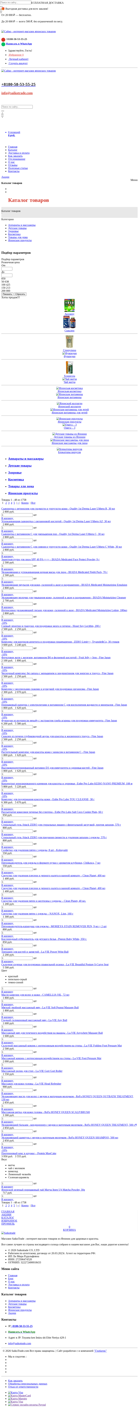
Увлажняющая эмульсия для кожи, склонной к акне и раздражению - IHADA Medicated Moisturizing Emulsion (64, 584)
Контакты (13, 171)
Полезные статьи (18, 168)
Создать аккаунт (18, 63)
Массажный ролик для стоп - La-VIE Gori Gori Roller (31, 1071)
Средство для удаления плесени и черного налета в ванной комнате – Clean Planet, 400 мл (53, 875)
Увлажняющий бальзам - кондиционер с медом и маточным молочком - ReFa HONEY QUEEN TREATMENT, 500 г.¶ (69, 1124)
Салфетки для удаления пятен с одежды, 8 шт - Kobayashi (34, 850)
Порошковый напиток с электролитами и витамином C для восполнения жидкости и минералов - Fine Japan (64, 704)
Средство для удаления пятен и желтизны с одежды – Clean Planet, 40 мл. (43, 900)
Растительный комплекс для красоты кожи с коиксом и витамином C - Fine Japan (48, 752)
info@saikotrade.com (17, 93)
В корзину (7, 518)
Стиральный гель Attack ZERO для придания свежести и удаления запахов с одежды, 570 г (54, 837)
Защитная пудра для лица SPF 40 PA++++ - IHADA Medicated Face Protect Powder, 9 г (50, 559)
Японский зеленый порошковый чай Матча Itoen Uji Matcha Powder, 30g (43, 1189)
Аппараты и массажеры (22, 225)
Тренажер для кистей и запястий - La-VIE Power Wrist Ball (34, 951)
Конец (25, 502)
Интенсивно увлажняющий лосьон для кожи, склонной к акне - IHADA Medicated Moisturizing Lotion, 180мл (64, 610)
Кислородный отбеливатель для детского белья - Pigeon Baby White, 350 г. (44, 939)
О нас (11, 162)
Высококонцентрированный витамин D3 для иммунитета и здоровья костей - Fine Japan (52, 767)
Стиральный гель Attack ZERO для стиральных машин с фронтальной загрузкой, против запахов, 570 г (61, 824)
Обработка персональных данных (27, 1383)
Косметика (14, 234)
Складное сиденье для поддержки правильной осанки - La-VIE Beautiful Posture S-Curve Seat (54, 964)
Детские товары (17, 228)
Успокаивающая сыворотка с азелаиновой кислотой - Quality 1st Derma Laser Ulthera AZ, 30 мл (56, 521)
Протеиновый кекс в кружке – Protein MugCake (28, 1153)
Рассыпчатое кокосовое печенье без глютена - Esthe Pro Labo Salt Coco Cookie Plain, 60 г (52, 812)
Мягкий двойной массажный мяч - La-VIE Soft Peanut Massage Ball (40, 1007)
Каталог (12, 149)
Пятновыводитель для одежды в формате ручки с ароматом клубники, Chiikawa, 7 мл (50, 862)
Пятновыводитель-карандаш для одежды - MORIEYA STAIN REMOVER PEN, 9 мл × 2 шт (54, 926)
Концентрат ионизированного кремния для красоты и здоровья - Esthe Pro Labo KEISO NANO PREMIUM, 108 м (66, 783)
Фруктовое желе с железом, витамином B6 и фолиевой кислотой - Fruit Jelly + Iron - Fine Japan (56, 657)
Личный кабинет (18, 59)
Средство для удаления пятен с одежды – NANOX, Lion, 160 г (37, 913)
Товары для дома (18, 237)
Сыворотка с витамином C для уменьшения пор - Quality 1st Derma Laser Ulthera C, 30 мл (52, 534)
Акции (5, 176)
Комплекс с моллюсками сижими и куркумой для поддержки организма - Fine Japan (50, 689)
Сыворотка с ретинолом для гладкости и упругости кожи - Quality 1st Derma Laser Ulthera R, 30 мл (58, 508)
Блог (11, 1278)
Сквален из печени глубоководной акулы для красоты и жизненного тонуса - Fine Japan (52, 736)
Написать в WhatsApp (19, 43)
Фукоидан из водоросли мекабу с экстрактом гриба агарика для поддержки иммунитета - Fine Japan (59, 720)
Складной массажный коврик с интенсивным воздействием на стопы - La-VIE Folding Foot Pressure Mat (61, 1045)
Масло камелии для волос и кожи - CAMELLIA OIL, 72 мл (35, 994)
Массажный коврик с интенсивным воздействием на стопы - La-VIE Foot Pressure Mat (51, 1058)
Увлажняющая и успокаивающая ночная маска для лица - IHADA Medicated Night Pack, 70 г (54, 572)
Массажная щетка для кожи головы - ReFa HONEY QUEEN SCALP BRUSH (45, 1112)
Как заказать (15, 155)
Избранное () (16, 54)
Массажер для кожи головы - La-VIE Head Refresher (31, 1083)
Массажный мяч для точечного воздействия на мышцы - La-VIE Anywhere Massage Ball (52, 1032)
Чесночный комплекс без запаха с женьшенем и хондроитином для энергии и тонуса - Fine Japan (57, 673)
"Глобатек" (100, 1350)
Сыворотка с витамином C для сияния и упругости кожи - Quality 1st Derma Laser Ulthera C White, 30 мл (61, 546)
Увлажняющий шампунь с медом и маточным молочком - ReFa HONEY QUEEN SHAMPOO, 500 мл (59, 1137)
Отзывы (12, 165)
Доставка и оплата (18, 152)
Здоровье (13, 231)
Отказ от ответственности (23, 1386)
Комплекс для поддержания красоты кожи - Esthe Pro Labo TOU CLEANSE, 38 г (48, 799)
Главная (12, 146)
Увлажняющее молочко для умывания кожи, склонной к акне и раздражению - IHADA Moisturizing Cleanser (63, 597)
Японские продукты (20, 240)
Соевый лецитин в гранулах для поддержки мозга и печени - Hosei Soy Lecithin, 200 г (51, 626)
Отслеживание (16, 159)
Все (33, 502)
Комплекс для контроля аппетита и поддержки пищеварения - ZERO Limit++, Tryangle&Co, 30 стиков (60, 641)
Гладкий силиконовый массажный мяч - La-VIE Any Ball (34, 1020)
